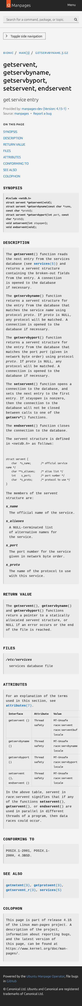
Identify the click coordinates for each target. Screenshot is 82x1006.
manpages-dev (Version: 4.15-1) (44, 108)
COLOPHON (11, 176)
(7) (19, 706)
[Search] (75, 19)
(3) (18, 885)
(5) (45, 264)
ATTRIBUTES (12, 157)
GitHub (12, 981)
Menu (71, 5)
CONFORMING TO (16, 163)
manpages (21, 113)
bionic (8, 52)
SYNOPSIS (10, 131)
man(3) (24, 52)
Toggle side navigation (26, 36)
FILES (7, 151)
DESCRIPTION (13, 138)
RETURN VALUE (14, 144)
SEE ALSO (10, 170)
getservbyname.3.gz (51, 52)
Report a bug (42, 113)
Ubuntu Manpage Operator (45, 976)
